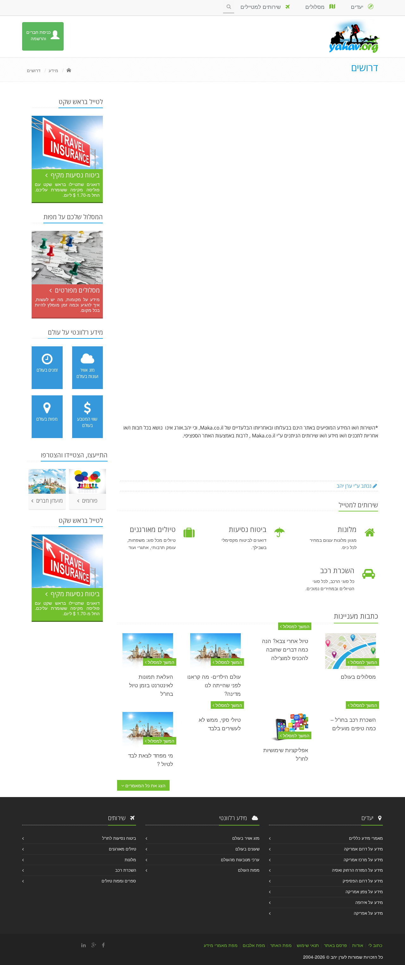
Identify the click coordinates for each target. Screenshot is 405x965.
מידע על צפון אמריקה (364, 891)
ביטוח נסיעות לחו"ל (119, 838)
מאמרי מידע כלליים (366, 838)
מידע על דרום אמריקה (363, 849)
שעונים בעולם (247, 849)
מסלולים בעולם (358, 676)
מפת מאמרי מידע (221, 945)
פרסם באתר (335, 945)
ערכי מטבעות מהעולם (240, 860)
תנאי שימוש (308, 945)
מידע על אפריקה (368, 913)
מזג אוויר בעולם (245, 838)
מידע (53, 70)
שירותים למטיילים (262, 6)
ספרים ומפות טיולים (119, 881)
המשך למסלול (363, 662)
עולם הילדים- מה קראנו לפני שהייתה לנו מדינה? (214, 685)
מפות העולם (248, 870)
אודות (357, 945)
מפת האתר (281, 945)
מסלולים (317, 6)
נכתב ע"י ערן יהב (355, 485)
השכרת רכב (125, 870)
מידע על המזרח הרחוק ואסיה (357, 870)
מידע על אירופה (369, 902)
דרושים (33, 70)
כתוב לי (375, 945)
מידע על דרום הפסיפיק (363, 881)
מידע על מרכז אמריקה (363, 860)
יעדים (359, 6)
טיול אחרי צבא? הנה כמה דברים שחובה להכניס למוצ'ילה (285, 649)
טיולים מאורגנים (122, 849)
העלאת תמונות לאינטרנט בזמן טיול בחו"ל (151, 685)
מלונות (130, 860)
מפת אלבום (254, 945)
